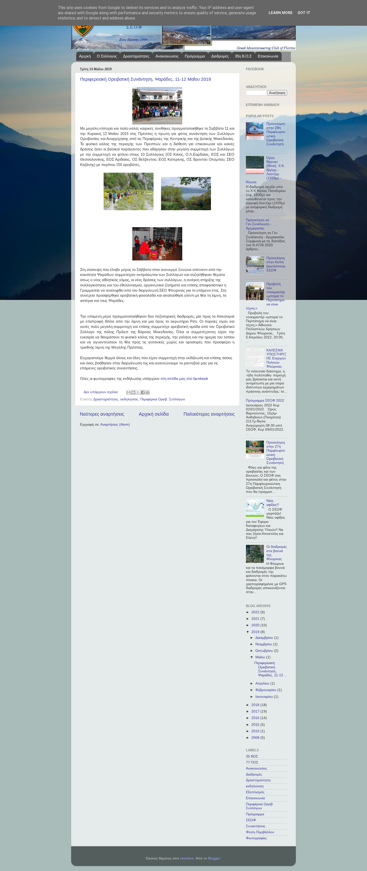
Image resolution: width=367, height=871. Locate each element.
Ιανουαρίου (264, 697)
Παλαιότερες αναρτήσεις (209, 414)
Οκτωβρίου (264, 651)
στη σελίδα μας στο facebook (184, 379)
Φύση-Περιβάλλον (260, 832)
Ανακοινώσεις (167, 56)
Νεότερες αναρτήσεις (102, 414)
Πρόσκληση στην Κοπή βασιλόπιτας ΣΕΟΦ (276, 264)
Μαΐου (260, 657)
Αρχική (85, 56)
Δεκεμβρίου (264, 638)
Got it (304, 12)
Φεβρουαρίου (266, 690)
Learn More (281, 12)
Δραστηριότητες (136, 56)
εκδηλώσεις (129, 399)
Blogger (214, 858)
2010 (255, 731)
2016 (255, 718)
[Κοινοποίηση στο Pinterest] (147, 392)
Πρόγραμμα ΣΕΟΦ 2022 (265, 400)
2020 (255, 625)
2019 (255, 632)
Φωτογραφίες (256, 838)
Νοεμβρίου (264, 644)
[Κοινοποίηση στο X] (138, 392)
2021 (255, 619)
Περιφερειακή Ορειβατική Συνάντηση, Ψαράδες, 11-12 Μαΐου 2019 (145, 79)
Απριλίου (262, 683)
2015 (255, 725)
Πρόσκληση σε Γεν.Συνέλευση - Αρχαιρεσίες (258, 224)
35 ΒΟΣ (252, 756)
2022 (255, 612)
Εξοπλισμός (255, 792)
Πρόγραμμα (195, 56)
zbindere (187, 858)
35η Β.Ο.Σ (243, 56)
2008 (255, 738)
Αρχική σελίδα (154, 414)
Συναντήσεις (255, 826)
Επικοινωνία (268, 56)
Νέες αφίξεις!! (272, 503)
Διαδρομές (220, 56)
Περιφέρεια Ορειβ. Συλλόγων (162, 399)
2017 (255, 711)
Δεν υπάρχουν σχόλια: (102, 392)
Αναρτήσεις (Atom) (115, 424)
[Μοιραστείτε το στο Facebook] (142, 392)
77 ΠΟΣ (252, 762)
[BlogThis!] (133, 392)
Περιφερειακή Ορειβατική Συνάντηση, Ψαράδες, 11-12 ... (270, 669)
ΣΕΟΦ (251, 820)
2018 (255, 705)
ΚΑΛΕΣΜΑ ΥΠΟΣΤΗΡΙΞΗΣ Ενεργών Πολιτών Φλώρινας (276, 358)
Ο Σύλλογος (107, 56)
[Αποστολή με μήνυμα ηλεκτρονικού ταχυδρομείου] (128, 392)
